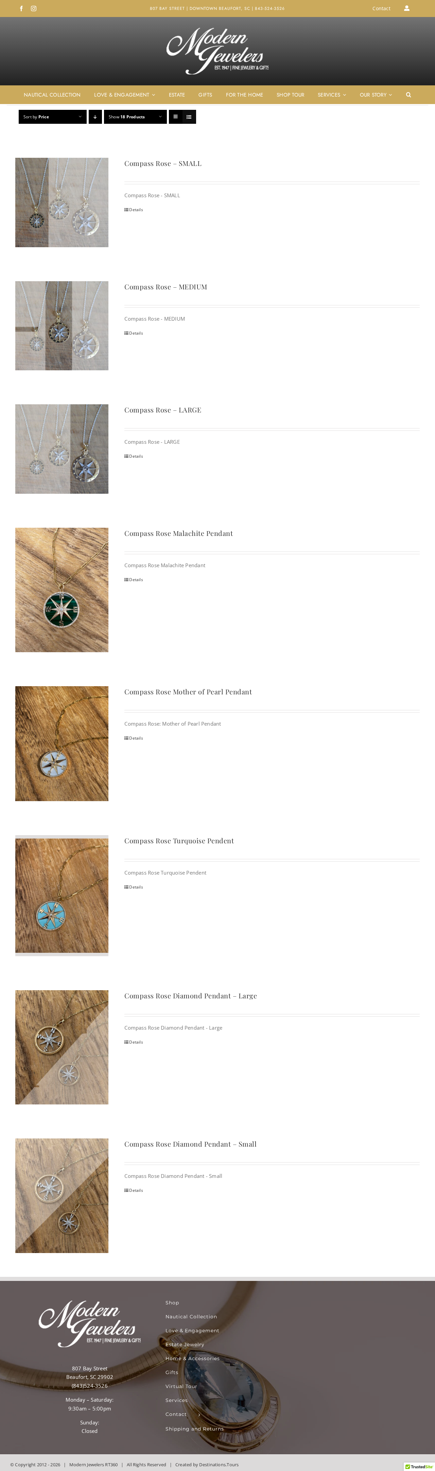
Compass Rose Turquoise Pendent (179, 840)
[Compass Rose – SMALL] (61, 202)
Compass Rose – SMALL (163, 163)
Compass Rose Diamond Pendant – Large (190, 995)
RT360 (111, 1464)
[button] (408, 95)
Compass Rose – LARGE (162, 409)
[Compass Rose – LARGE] (61, 449)
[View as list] (189, 116)
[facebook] (21, 8)
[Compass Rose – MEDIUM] (61, 326)
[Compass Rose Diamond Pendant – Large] (61, 1047)
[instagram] (33, 8)
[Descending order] (95, 117)
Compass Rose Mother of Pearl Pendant (188, 691)
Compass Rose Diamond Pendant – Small (190, 1143)
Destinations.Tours (219, 1464)
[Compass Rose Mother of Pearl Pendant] (61, 743)
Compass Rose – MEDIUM (165, 286)
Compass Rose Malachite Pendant (178, 533)
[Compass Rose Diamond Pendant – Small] (61, 1195)
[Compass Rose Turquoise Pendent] (61, 895)
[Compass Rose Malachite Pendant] (61, 590)
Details (136, 210)
